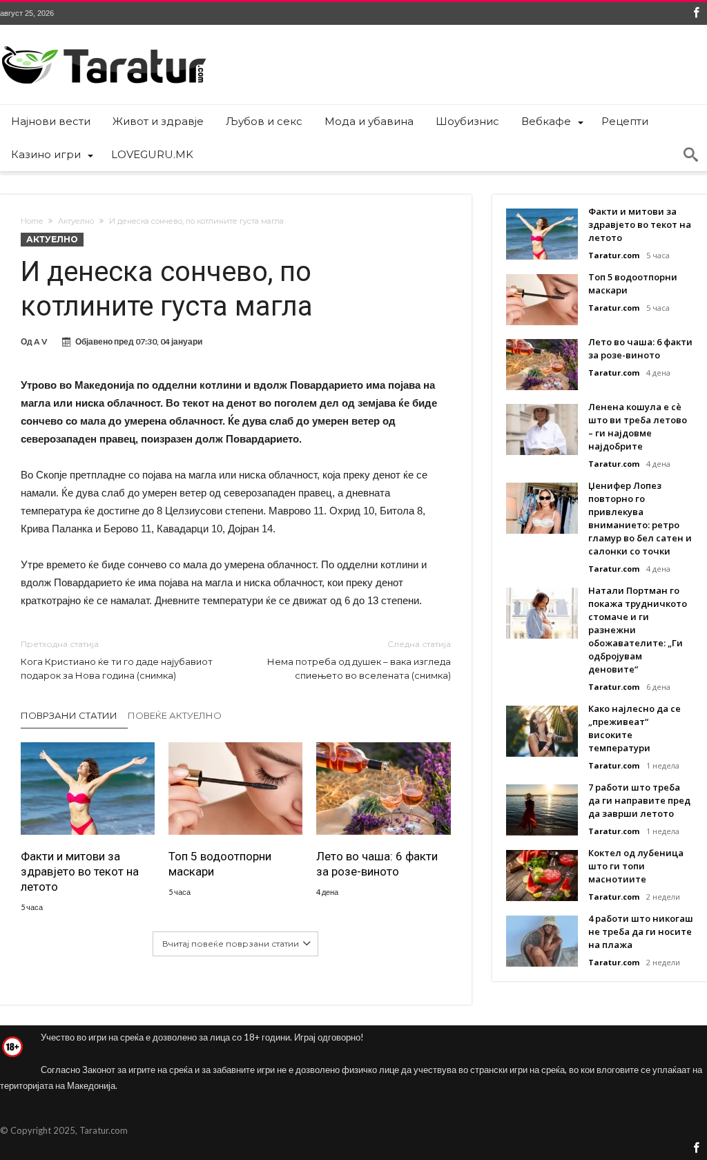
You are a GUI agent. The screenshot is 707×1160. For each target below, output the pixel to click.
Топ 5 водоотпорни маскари (219, 863)
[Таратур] (103, 45)
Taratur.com (613, 255)
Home (32, 221)
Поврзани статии (69, 715)
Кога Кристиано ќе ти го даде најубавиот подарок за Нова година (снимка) (117, 660)
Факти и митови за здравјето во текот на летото (80, 871)
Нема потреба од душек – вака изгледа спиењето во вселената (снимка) (358, 660)
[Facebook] (696, 13)
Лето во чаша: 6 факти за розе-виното (377, 863)
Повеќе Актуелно (175, 715)
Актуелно (76, 221)
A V (41, 341)
